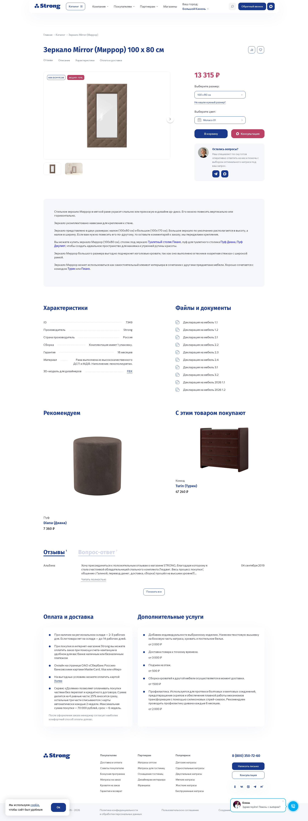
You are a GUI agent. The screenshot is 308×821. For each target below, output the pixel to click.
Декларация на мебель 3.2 (201, 374)
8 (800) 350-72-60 (246, 756)
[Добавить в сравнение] (252, 49)
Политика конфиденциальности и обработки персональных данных (121, 812)
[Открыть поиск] (232, 6)
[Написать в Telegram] (215, 173)
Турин (71, 269)
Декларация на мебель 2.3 (201, 352)
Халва (58, 680)
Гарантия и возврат (111, 790)
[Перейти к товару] (97, 476)
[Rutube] (262, 787)
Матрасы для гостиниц (151, 768)
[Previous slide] (180, 509)
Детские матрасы (186, 762)
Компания (99, 6)
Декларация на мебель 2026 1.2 (204, 389)
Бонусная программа (112, 773)
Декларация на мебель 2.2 (201, 344)
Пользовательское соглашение (180, 810)
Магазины (170, 6)
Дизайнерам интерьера (151, 779)
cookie (34, 805)
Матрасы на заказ (110, 779)
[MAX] (248, 787)
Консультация (248, 775)
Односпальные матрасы (190, 768)
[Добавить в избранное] (261, 49)
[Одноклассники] (235, 787)
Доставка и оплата (111, 762)
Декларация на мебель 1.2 (200, 329)
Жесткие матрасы (186, 785)
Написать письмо (248, 766)
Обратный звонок (252, 6)
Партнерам (147, 6)
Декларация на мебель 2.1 (200, 337)
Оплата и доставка (111, 60)
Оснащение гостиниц (150, 773)
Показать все (154, 591)
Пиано (85, 269)
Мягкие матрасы (185, 779)
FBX (129, 371)
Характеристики (84, 60)
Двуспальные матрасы (189, 773)
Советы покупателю (112, 768)
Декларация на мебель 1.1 (200, 322)
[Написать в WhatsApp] (224, 173)
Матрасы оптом (147, 762)
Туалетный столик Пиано (164, 242)
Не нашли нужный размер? (210, 102)
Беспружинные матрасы (190, 790)
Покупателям (123, 6)
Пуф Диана (227, 242)
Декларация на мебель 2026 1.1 (204, 382)
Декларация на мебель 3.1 (200, 367)
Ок (58, 807)
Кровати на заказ (110, 785)
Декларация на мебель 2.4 (201, 359)
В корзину (211, 133)
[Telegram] (255, 787)
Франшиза (144, 785)
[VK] (242, 787)
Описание (64, 60)
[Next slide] (170, 119)
